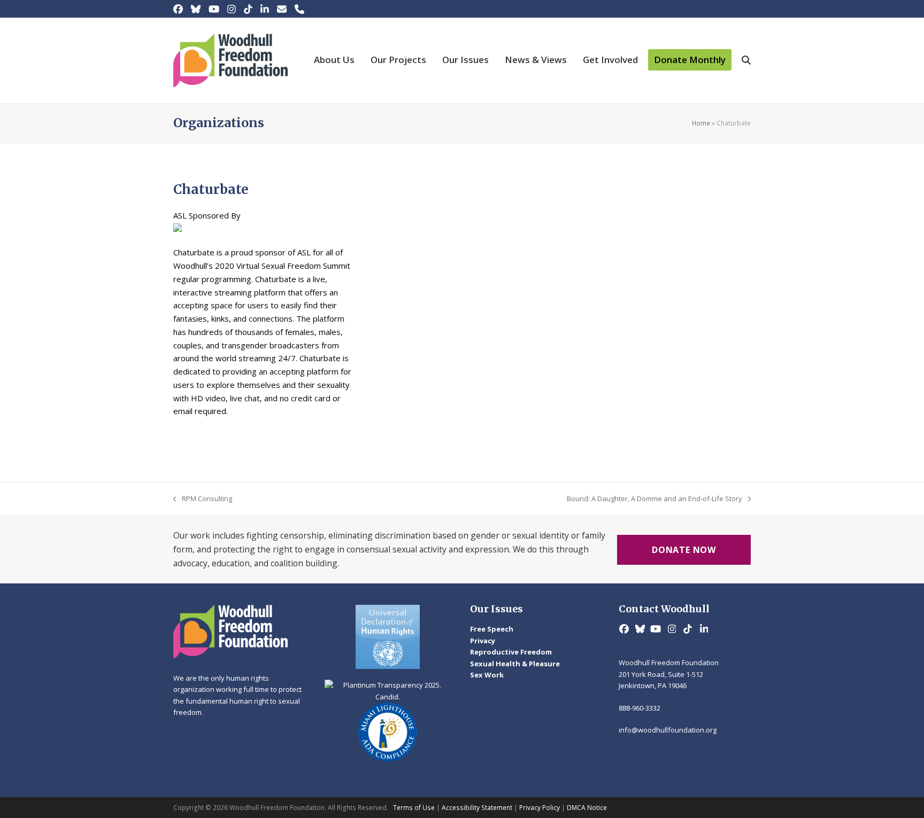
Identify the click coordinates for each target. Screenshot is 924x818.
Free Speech (491, 629)
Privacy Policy (539, 807)
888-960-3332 (639, 708)
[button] (746, 60)
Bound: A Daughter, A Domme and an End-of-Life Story (654, 499)
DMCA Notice (587, 807)
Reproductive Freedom (511, 652)
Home (701, 123)
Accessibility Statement (477, 807)
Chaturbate (211, 189)
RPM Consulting (202, 499)
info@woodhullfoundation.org (668, 730)
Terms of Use (414, 807)
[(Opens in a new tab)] (388, 637)
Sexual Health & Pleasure (515, 663)
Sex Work (487, 675)
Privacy (482, 640)
